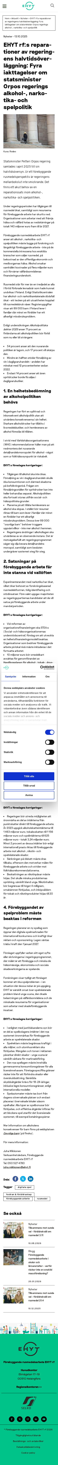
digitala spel (24, 1187)
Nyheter (24, 18)
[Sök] (53, 6)
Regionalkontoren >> (29, 1386)
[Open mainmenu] (4, 6)
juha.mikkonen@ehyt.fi (17, 1167)
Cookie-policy (28, 1452)
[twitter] (23, 1179)
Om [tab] (47, 676)
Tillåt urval (29, 785)
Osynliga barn (11, 1133)
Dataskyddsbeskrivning (28, 1447)
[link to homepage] (29, 6)
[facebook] (15, 1179)
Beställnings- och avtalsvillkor (28, 1441)
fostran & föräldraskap (19, 1194)
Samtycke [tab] (10, 676)
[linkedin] (30, 1179)
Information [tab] (29, 676)
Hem (7, 18)
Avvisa (29, 795)
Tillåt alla (29, 776)
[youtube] (44, 1419)
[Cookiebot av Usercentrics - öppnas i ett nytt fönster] (41, 667)
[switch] (49, 742)
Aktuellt (15, 18)
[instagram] (28, 1419)
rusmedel (42, 1198)
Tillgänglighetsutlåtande (28, 1435)
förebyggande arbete (18, 1198)
